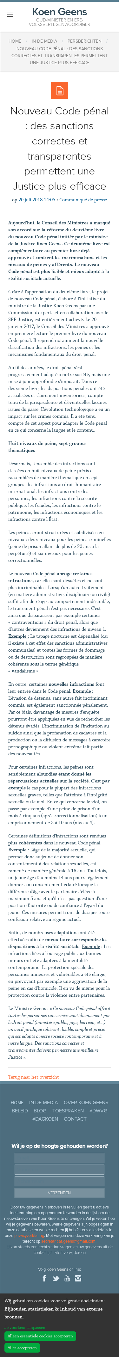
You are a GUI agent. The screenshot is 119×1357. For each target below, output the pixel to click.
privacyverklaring (29, 1235)
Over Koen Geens (86, 1102)
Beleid (20, 1111)
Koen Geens (59, 16)
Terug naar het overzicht (33, 1077)
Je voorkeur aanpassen (24, 1327)
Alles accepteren (22, 1348)
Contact (75, 1119)
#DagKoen (45, 1119)
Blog (40, 1111)
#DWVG (98, 1111)
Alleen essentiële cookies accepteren (40, 1336)
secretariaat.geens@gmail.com (68, 1241)
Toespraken (68, 1111)
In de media (43, 1102)
